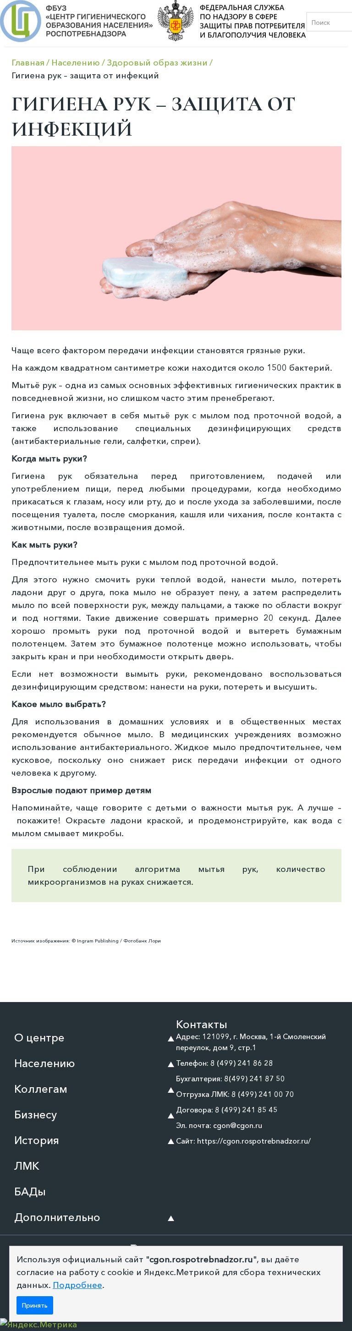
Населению (44, 1063)
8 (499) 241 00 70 (262, 1094)
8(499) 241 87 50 (254, 1078)
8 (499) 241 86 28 (241, 1063)
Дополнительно (57, 1217)
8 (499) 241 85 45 (246, 1109)
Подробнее (77, 1285)
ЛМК (26, 1165)
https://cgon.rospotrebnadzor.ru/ (254, 1140)
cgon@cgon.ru (237, 1125)
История (36, 1140)
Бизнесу (35, 1114)
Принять (35, 1305)
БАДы (30, 1191)
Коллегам (40, 1088)
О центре (39, 1037)
